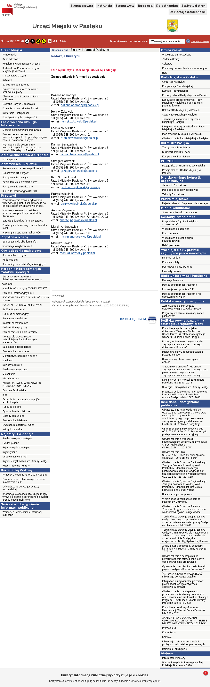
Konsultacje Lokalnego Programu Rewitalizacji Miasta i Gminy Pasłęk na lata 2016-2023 (183, 610)
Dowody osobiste (12, 365)
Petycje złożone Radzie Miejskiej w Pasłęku (181, 171)
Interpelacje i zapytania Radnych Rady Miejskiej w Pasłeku (183, 128)
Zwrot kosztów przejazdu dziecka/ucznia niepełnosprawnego (22, 278)
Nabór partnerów (171, 245)
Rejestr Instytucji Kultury (16, 465)
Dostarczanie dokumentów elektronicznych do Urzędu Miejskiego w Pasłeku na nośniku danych (24, 137)
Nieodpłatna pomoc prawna (177, 494)
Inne (4, 395)
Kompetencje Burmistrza (176, 156)
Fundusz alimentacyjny (15, 314)
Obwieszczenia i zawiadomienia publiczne (20, 98)
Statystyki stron (193, 5)
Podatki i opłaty (170, 262)
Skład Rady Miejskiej (173, 81)
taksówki (7, 284)
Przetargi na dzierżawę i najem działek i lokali (24, 227)
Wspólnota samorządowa (176, 54)
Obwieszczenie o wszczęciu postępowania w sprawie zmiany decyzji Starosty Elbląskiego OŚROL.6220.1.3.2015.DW (184, 443)
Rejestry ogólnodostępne (16, 447)
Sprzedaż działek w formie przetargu (22, 220)
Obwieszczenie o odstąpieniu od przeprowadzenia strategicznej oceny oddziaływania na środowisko (183, 559)
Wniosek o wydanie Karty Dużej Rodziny (24, 474)
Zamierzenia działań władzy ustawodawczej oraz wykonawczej (181, 307)
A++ (62, 41)
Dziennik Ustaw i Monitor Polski (20, 108)
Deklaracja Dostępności (15, 113)
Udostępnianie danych (14, 456)
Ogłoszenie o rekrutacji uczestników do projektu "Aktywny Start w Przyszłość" (184, 568)
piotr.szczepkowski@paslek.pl (80, 187)
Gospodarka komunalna (15, 351)
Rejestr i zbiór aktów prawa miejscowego (185, 203)
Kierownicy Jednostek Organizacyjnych (24, 264)
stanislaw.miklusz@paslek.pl (79, 138)
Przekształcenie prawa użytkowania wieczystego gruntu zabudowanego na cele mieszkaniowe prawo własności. (24, 203)
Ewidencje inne (10, 443)
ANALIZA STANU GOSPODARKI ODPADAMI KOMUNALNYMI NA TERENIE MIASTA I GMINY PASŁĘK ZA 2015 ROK (184, 620)
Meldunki (7, 360)
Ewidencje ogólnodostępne (17, 438)
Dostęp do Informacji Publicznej (179, 284)
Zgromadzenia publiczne (16, 411)
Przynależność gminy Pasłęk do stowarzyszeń (180, 223)
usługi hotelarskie (12, 429)
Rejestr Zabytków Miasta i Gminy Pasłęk (24, 461)
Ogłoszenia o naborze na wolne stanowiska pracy (20, 91)
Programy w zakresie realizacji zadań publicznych (183, 315)
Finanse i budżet (171, 257)
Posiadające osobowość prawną (180, 189)
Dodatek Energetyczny (14, 327)
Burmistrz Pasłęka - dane (176, 152)
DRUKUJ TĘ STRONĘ (133, 319)
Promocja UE (169, 628)
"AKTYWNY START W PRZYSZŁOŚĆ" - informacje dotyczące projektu (183, 575)
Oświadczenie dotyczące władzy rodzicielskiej (20, 488)
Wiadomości (9, 54)
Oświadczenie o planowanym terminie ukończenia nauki (23, 481)
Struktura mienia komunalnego (179, 212)
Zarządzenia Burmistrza (176, 147)
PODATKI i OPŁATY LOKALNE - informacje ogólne (25, 299)
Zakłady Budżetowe (173, 194)
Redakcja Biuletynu (173, 280)
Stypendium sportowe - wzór (18, 425)
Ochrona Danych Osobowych (18, 104)
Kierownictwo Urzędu (14, 75)
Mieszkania (8, 374)
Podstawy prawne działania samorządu (184, 68)
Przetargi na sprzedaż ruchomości (21, 232)
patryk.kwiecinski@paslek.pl (79, 203)
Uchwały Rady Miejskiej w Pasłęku (181, 110)
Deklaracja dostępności (188, 12)
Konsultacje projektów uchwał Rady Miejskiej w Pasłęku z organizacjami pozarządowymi (182, 102)
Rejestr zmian (167, 5)
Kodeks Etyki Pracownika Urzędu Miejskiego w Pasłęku (20, 70)
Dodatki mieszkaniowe (15, 323)
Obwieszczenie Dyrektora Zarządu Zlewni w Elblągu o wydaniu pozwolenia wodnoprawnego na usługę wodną (184, 509)
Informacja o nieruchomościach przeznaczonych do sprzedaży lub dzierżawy (21, 213)
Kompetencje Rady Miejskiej (177, 86)
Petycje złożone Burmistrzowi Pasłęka (183, 165)
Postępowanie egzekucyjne (177, 266)
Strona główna (82, 5)
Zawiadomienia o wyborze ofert (20, 182)
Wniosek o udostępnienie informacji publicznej (22, 513)
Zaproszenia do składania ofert (20, 241)
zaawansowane (200, 41)
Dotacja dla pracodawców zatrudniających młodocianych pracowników (19, 339)
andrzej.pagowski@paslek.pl (78, 220)
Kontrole (166, 637)
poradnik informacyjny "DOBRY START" (24, 288)
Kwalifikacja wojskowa (14, 369)
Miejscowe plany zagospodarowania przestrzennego (182, 353)
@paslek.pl (79, 170)
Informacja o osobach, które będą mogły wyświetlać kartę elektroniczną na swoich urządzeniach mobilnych (25, 497)
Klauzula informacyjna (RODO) (19, 191)
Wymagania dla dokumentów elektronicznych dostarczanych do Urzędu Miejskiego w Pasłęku (21, 147)
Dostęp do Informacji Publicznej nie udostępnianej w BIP (181, 295)
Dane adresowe (11, 59)
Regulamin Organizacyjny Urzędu (21, 63)
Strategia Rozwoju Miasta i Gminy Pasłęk (185, 387)
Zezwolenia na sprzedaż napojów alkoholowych (21, 401)
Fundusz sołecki (11, 406)
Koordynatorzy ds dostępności (19, 117)
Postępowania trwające (15, 177)
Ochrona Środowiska (14, 390)
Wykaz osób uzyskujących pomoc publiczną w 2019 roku (181, 500)
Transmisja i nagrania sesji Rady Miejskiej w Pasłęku (181, 121)
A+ (55, 41)
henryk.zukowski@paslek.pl (79, 121)
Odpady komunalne (13, 416)
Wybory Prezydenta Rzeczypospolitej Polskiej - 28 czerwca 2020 (182, 664)
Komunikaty (169, 632)
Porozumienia (170, 233)
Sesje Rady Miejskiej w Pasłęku (179, 114)
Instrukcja (104, 5)
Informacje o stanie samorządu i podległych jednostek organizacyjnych (183, 643)
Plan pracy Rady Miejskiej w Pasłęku (182, 134)
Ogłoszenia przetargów (15, 173)
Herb (164, 72)
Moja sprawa (9, 159)
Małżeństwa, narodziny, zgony (19, 355)
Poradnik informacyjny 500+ (18, 293)
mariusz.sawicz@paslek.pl (77, 253)
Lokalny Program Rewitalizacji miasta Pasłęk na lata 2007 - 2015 (183, 381)
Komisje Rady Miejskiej (175, 90)
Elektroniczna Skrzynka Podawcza (21, 129)
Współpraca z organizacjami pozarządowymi (178, 239)
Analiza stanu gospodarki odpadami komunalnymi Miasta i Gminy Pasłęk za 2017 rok (184, 548)
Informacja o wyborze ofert (17, 246)
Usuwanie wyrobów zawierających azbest (181, 361)
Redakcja (145, 5)
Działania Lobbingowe (174, 649)
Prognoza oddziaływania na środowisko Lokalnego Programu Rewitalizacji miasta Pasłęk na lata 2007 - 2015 (184, 394)
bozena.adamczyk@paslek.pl (80, 105)
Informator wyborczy (173, 658)
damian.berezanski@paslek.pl (79, 154)
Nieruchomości (10, 378)
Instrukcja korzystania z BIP (178, 289)
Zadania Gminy (170, 59)
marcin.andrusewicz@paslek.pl (80, 236)
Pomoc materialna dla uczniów (19, 332)
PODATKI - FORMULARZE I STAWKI (22, 305)
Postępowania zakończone (17, 186)
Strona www (125, 5)
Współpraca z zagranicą (175, 228)
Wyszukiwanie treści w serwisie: (129, 41)
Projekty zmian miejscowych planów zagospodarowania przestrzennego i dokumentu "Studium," (182, 344)
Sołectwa (167, 63)
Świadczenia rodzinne (14, 318)
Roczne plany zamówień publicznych (22, 168)
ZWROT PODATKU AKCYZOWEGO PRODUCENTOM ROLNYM (21, 384)
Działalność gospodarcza (16, 346)
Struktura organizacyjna (15, 84)
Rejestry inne (9, 452)
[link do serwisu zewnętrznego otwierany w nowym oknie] (19, 9)
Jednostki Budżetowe (174, 185)
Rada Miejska (10, 259)
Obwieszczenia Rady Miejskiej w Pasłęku (185, 138)
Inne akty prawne (171, 271)
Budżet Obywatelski (13, 309)
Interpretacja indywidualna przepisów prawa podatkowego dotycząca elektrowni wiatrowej (182, 584)
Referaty (7, 80)
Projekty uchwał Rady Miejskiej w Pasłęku (185, 95)
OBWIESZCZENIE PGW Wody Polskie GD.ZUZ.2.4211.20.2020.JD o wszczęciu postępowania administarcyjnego (184, 431)
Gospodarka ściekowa (14, 420)
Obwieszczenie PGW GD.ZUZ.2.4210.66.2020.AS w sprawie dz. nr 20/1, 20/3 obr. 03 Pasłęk (183, 455)
